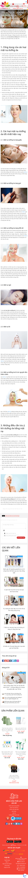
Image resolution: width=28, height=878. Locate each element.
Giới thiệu (14, 811)
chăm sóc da (12, 515)
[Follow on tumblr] (10, 661)
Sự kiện (21, 578)
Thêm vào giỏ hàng (7, 735)
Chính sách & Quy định (14, 805)
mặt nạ (25, 172)
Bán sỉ (7, 862)
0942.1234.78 (21, 870)
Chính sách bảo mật (14, 809)
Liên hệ (14, 813)
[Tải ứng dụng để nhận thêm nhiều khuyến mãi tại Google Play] (17, 842)
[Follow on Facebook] (3, 661)
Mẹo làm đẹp (20, 615)
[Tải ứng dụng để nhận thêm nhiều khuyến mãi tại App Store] (10, 842)
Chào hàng (7, 865)
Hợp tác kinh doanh (7, 863)
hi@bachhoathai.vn (21, 863)
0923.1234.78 (20, 8)
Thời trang (21, 597)
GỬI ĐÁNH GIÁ (20, 537)
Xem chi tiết (20, 732)
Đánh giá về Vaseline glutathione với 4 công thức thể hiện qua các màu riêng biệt (14, 570)
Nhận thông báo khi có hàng (14, 782)
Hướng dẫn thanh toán (14, 815)
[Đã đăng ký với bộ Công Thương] (16, 818)
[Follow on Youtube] (5, 661)
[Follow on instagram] (18, 661)
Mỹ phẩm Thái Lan (21, 672)
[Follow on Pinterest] (8, 661)
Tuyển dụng (7, 860)
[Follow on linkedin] (15, 661)
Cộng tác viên (7, 867)
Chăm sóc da (19, 556)
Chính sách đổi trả (14, 807)
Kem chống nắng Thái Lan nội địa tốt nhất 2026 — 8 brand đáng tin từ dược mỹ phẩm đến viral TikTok (14, 687)
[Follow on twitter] (13, 661)
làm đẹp (17, 515)
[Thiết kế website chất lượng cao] (13, 845)
